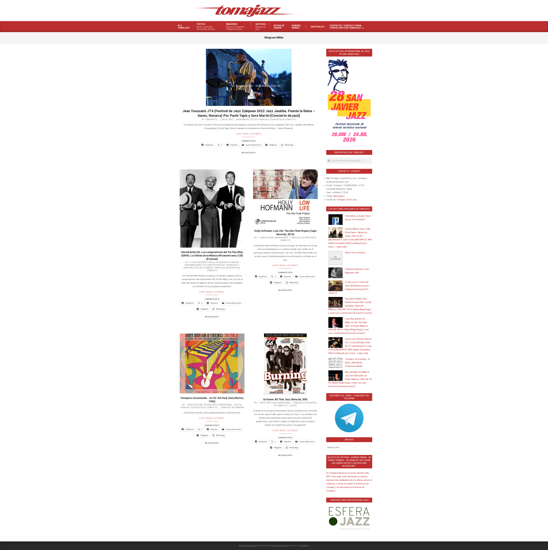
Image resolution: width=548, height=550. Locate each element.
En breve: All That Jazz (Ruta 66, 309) (285, 399)
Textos (253, 119)
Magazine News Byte (281, 545)
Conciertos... (211, 119)
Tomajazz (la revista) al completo (277, 119)
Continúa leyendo (248, 134)
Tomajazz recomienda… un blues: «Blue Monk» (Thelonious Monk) (357, 362)
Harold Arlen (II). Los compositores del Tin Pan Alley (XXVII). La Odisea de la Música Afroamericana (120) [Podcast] (212, 255)
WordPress (305, 545)
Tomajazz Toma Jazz (347, 199)
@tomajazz (339, 196)
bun (274, 403)
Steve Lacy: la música (355, 252)
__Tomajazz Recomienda (231, 407)
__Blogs (292, 405)
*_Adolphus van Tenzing (198, 405)
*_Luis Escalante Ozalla (202, 262)
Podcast (199, 268)
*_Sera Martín (241, 119)
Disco (214, 405)
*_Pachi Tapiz (226, 119)
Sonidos (209, 268)
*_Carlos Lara (265, 237)
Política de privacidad (247, 545)
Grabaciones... (281, 237)
